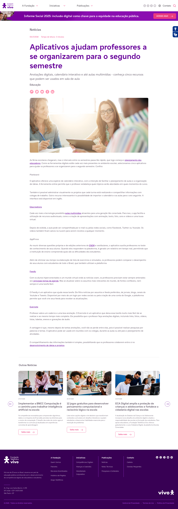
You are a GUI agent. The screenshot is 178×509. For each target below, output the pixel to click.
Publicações (83, 5)
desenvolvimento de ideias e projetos (47, 345)
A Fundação (28, 5)
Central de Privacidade (131, 503)
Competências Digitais (84, 462)
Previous (10, 404)
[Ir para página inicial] (8, 5)
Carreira (130, 462)
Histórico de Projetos (58, 475)
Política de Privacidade (165, 503)
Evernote (34, 307)
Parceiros (54, 467)
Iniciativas (55, 5)
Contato (167, 5)
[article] (89, 253)
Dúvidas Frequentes (134, 467)
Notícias (105, 462)
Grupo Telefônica (57, 480)
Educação (35, 84)
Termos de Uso (148, 503)
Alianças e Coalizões (83, 467)
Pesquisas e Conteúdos (110, 471)
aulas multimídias (73, 213)
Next (167, 404)
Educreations (36, 207)
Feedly (33, 271)
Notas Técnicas (107, 467)
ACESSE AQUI (162, 16)
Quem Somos (56, 462)
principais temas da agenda (46, 280)
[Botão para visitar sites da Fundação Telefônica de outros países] (159, 6)
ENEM (92, 245)
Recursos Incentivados (59, 471)
